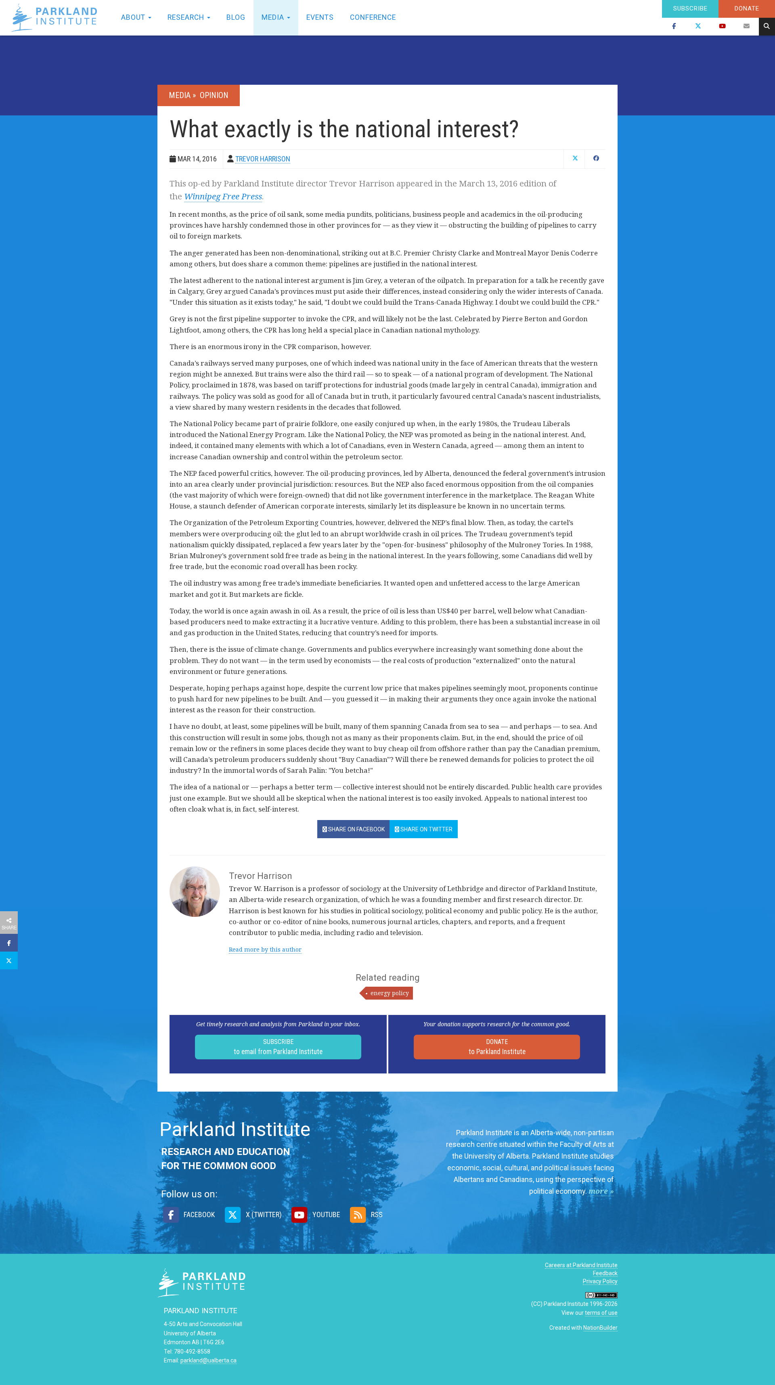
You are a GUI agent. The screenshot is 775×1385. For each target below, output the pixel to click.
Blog (235, 17)
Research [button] (187, 17)
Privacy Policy (600, 1281)
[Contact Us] (747, 27)
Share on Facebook (356, 829)
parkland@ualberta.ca (208, 1360)
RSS (376, 1214)
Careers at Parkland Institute (581, 1265)
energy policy (390, 993)
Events (320, 17)
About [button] (134, 17)
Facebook (198, 1214)
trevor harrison (262, 159)
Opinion (214, 95)
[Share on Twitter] (9, 960)
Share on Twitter (425, 829)
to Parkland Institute (497, 1047)
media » (183, 95)
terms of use (601, 1313)
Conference (373, 17)
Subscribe (690, 8)
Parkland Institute (56, 18)
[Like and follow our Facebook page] (674, 27)
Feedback (605, 1273)
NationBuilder (600, 1327)
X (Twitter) (262, 1214)
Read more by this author (265, 949)
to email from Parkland (278, 1047)
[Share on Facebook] (9, 943)
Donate (747, 8)
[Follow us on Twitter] (698, 27)
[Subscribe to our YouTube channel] (722, 27)
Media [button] (274, 17)
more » (601, 1191)
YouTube (325, 1214)
